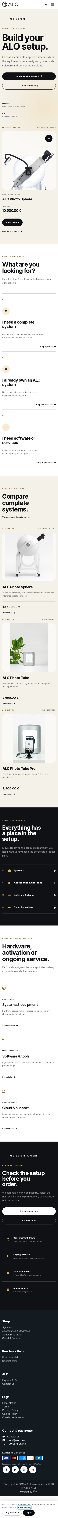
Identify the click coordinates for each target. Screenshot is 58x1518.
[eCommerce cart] (46, 4)
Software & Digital (12, 1334)
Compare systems (11, 231)
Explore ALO (9, 1380)
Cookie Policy (10, 1413)
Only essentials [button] (12, 1512)
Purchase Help (10, 1357)
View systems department (14, 517)
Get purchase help (29, 85)
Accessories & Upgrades (16, 1330)
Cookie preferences (13, 1417)
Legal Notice (9, 1402)
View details (8, 613)
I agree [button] (28, 1512)
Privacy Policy (10, 1410)
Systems (7, 1327)
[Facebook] (6, 1469)
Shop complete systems (27, 76)
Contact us (8, 1383)
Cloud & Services (11, 1338)
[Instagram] (32, 1469)
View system (12, 222)
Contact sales (29, 1220)
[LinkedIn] (15, 1469)
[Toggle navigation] (53, 4)
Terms (5, 1406)
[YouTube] (24, 1469)
